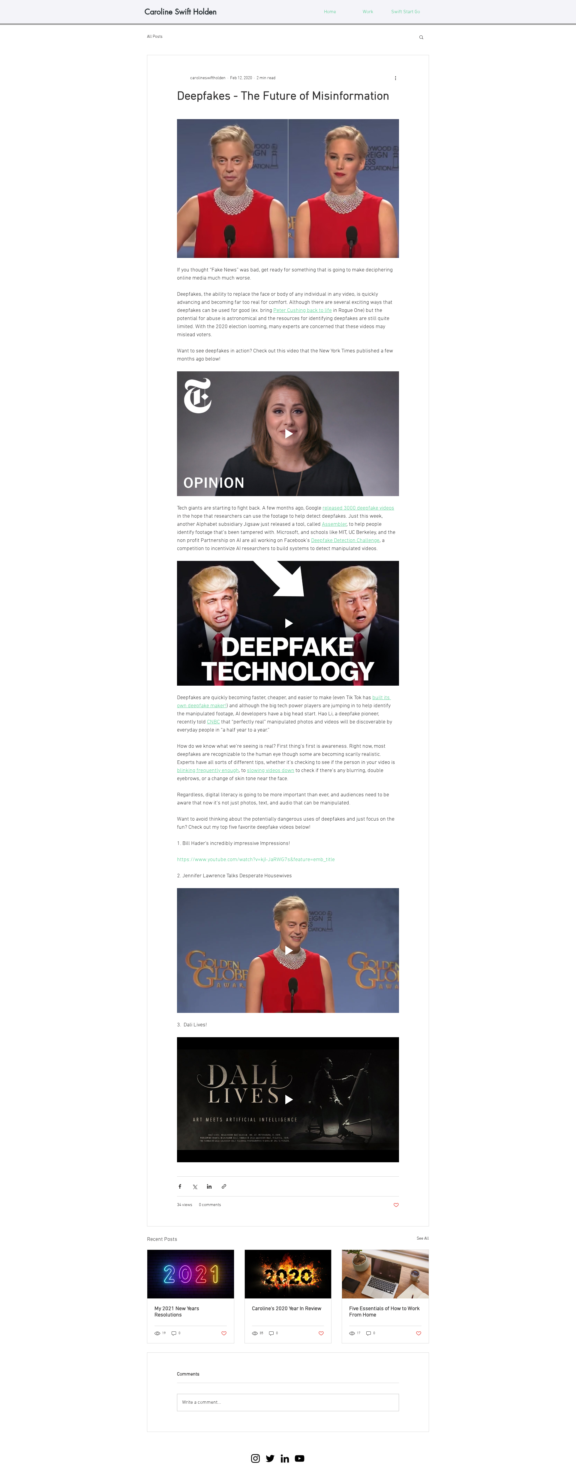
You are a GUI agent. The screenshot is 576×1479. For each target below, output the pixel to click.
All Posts (155, 36)
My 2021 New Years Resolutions (176, 1312)
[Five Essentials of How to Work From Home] (385, 1274)
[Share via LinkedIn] (209, 1186)
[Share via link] (224, 1186)
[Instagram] (255, 1458)
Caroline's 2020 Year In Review (286, 1309)
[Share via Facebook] (180, 1186)
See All (423, 1238)
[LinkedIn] (285, 1458)
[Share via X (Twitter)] (194, 1186)
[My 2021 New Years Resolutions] (190, 1274)
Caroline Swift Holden (181, 11)
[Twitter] (270, 1458)
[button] (421, 36)
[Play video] (288, 433)
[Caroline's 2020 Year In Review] (288, 1274)
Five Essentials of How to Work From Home (384, 1312)
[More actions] (395, 78)
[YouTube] (299, 1458)
